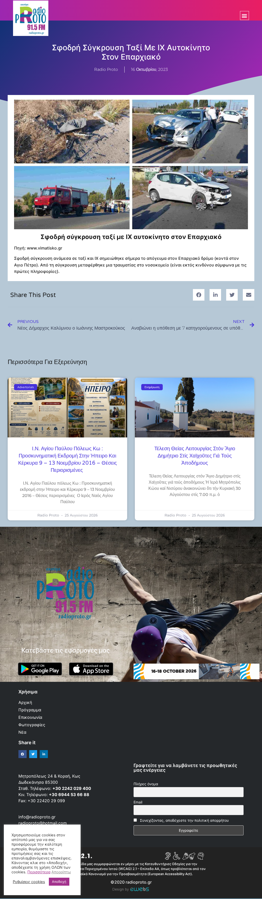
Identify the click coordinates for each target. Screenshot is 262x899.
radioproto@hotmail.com (43, 823)
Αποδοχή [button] (59, 881)
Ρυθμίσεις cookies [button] (29, 881)
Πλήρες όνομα (146, 784)
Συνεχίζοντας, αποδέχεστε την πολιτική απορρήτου (184, 820)
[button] (244, 15)
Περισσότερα (38, 872)
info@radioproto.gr (37, 816)
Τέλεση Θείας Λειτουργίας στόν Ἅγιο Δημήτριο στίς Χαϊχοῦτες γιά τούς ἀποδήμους (194, 456)
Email (138, 802)
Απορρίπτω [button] (61, 872)
